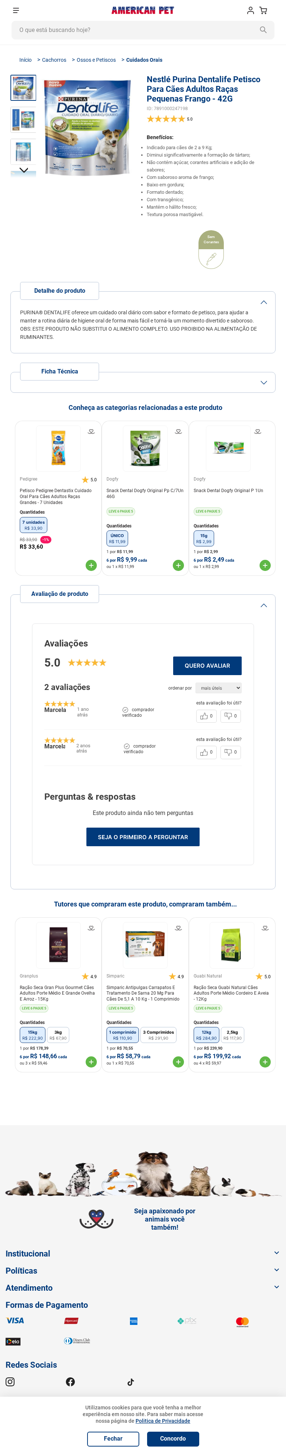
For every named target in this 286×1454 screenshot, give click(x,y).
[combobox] (143, 30)
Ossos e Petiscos (96, 59)
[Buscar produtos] (265, 30)
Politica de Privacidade (163, 1421)
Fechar (113, 1438)
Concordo (173, 1438)
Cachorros (54, 59)
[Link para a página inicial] (25, 59)
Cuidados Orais (144, 59)
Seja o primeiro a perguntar (143, 837)
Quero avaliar (207, 665)
